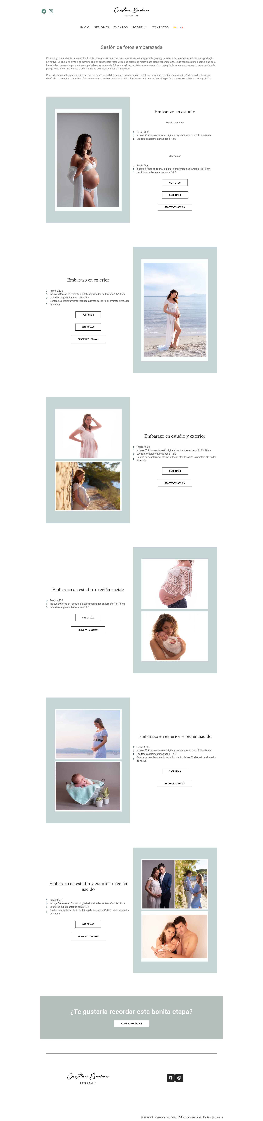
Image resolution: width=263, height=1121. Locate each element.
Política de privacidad (189, 1117)
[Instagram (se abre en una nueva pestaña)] (50, 11)
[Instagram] (179, 1078)
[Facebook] (171, 1078)
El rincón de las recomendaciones (158, 1117)
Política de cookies (213, 1117)
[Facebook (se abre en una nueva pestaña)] (43, 11)
